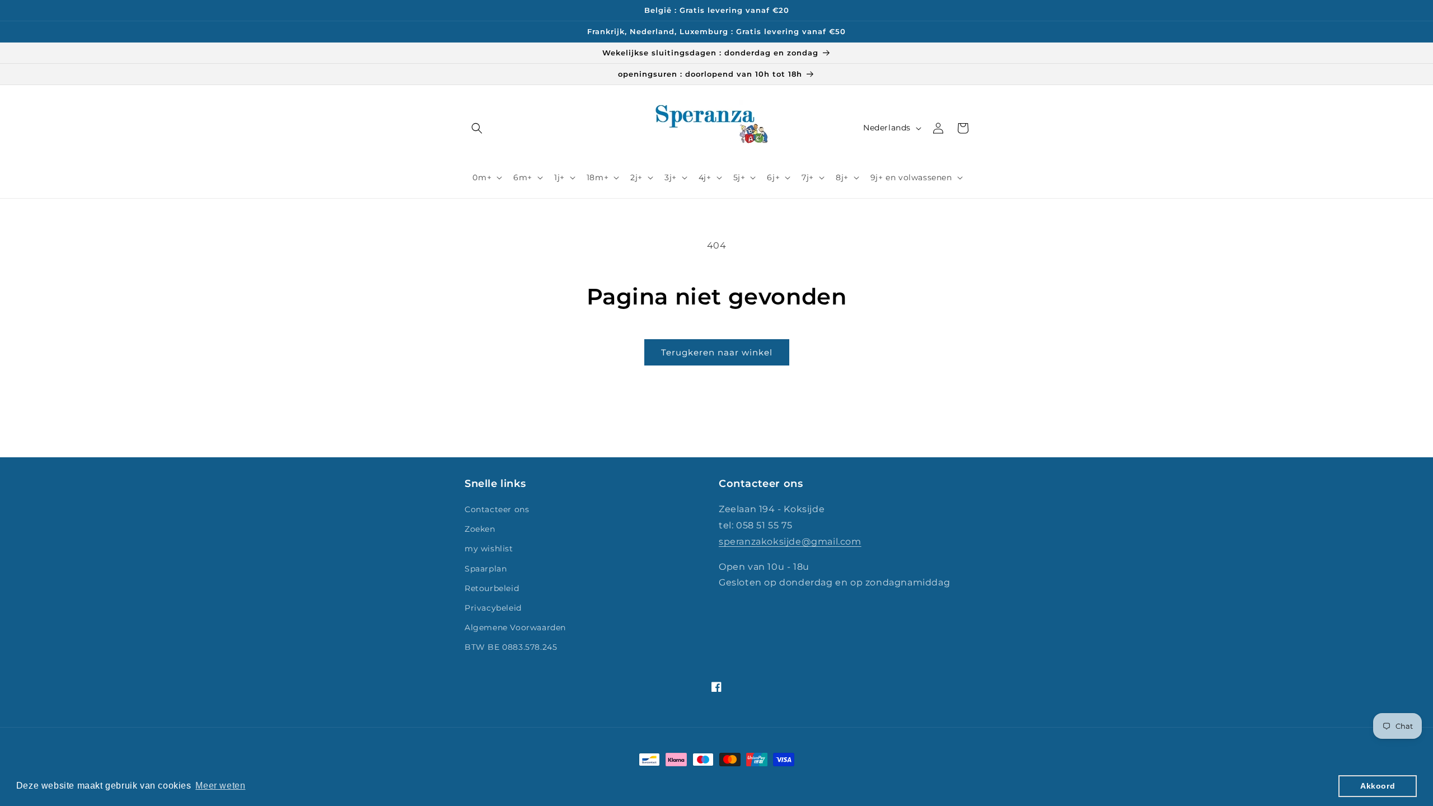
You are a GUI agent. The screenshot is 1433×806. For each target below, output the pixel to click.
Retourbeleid (492, 588)
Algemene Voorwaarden (515, 627)
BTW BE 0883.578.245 (511, 647)
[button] (477, 128)
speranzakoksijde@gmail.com (790, 541)
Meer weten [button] (220, 785)
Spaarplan (486, 569)
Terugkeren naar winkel (716, 352)
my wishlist (489, 548)
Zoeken (480, 529)
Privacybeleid (493, 608)
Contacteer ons (497, 509)
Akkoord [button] (1377, 785)
